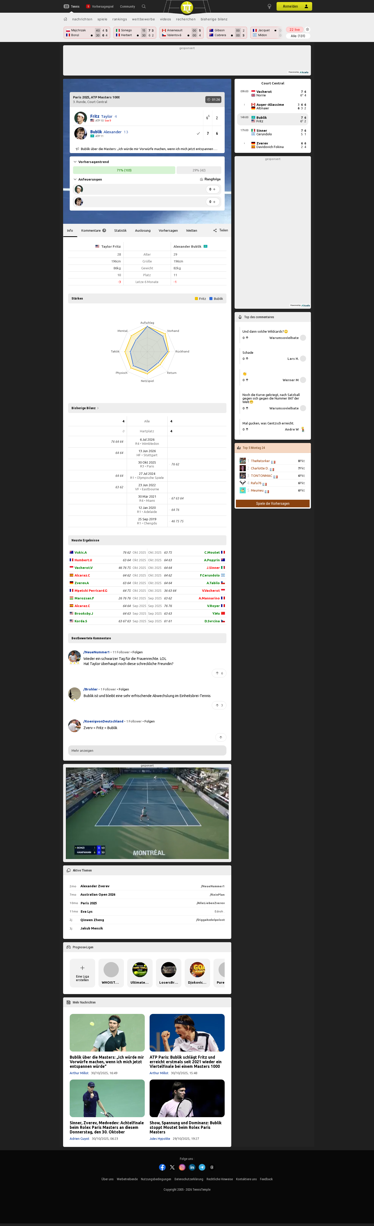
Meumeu (257, 490)
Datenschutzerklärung (189, 1179)
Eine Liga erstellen (82, 978)
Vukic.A (81, 552)
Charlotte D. (260, 468)
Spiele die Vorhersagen (273, 503)
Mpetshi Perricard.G (91, 590)
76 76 (168, 606)
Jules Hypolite (160, 1138)
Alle (298, 36)
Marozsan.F (84, 598)
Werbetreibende (127, 1179)
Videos (165, 19)
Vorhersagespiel (102, 6)
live (295, 29)
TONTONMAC (261, 475)
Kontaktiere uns (246, 1179)
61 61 (168, 621)
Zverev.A (82, 583)
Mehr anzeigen (82, 750)
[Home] (65, 19)
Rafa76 (256, 483)
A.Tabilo (213, 583)
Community (127, 6)
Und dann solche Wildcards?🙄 (265, 331)
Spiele (102, 19)
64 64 (127, 606)
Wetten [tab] (191, 230)
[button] (143, 6)
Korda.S (81, 621)
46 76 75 (124, 567)
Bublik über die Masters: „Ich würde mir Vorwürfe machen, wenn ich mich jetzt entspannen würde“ (107, 1062)
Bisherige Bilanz (214, 19)
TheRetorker (260, 461)
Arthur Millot (79, 1073)
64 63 (127, 613)
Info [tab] (70, 230)
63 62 (168, 598)
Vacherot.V (84, 567)
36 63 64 (170, 590)
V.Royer (213, 606)
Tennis (75, 6)
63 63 (168, 613)
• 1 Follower (107, 689)
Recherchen (186, 19)
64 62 (127, 575)
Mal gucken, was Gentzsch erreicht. (268, 423)
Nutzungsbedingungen (156, 1179)
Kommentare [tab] (93, 230)
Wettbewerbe (143, 19)
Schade (247, 352)
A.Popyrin (212, 560)
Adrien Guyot (79, 1138)
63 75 (168, 552)
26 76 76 (124, 598)
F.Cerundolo (210, 575)
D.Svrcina (212, 621)
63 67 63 (124, 621)
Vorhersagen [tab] (168, 230)
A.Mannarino (209, 598)
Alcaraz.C (82, 575)
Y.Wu (216, 613)
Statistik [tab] (120, 230)
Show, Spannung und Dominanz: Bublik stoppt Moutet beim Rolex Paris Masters (186, 1127)
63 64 (127, 560)
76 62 (127, 552)
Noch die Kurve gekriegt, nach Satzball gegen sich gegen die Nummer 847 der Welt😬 (271, 398)
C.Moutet (212, 552)
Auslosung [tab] (143, 230)
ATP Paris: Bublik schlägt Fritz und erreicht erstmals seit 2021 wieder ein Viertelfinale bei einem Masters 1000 (186, 1062)
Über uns (107, 1179)
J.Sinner (213, 567)
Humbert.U (83, 560)
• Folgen (137, 652)
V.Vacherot (211, 590)
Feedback (266, 1179)
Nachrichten (82, 19)
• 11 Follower (120, 652)
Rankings (119, 19)
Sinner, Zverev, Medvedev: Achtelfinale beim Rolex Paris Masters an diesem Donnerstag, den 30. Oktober (107, 1127)
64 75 (127, 590)
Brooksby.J (84, 613)
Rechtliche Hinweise (220, 1179)
